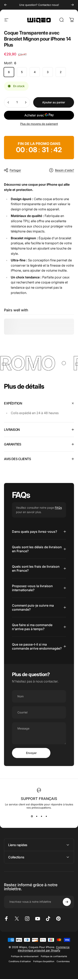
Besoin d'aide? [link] (64, 170)
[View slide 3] (41, 816)
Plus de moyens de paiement (39, 123)
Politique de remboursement (24, 956)
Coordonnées (63, 961)
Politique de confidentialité (54, 956)
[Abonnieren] (67, 902)
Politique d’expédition (43, 961)
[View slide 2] (36, 816)
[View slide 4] (46, 816)
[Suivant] (72, 5)
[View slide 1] (31, 816)
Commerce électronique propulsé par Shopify (44, 948)
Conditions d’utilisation (20, 961)
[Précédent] (5, 5)
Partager (15, 170)
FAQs (58, 507)
